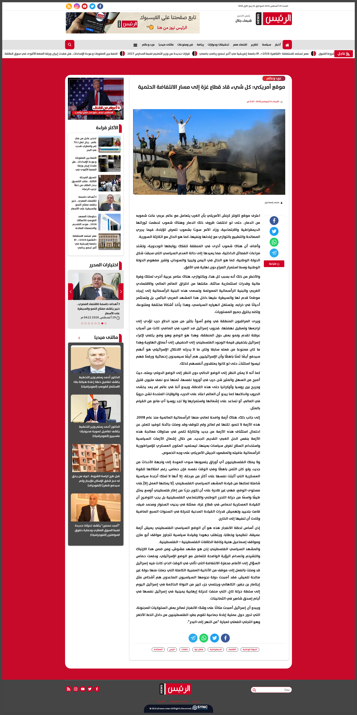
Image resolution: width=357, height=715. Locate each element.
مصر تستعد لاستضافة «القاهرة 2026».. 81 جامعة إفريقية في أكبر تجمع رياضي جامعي (277, 53)
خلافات (184, 649)
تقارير (254, 44)
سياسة (266, 44)
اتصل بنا (161, 701)
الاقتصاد (232, 649)
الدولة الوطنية (250, 649)
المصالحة (158, 649)
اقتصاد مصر (240, 44)
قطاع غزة (198, 649)
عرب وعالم (148, 44)
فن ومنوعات (185, 44)
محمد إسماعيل (272, 202)
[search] (69, 44)
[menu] (135, 44)
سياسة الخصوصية (179, 701)
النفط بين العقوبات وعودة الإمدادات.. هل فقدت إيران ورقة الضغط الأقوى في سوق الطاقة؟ (84, 53)
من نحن (195, 701)
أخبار (278, 44)
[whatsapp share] (274, 242)
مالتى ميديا (166, 44)
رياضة (200, 44)
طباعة (273, 263)
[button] (106, 323)
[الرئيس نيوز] (273, 19)
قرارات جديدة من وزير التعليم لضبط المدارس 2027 (182, 53)
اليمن (172, 649)
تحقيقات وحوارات (218, 44)
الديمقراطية (216, 649)
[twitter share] (274, 231)
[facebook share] (274, 220)
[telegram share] (274, 252)
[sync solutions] (200, 708)
